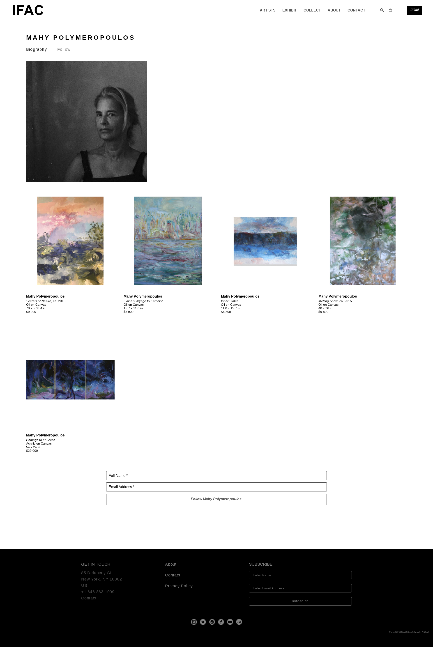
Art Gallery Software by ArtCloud (415, 632)
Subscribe (300, 601)
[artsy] (194, 622)
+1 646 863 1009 (98, 592)
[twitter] (203, 622)
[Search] (382, 10)
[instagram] (212, 622)
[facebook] (221, 622)
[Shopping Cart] (390, 10)
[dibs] (239, 622)
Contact (89, 598)
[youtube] (230, 622)
